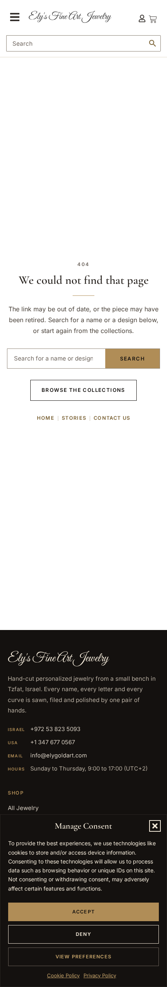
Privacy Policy (100, 975)
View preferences (83, 957)
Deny (83, 934)
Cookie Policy (63, 975)
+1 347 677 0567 (52, 742)
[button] (155, 826)
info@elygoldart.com (58, 755)
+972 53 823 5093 (55, 729)
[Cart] (153, 16)
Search (132, 358)
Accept (83, 912)
